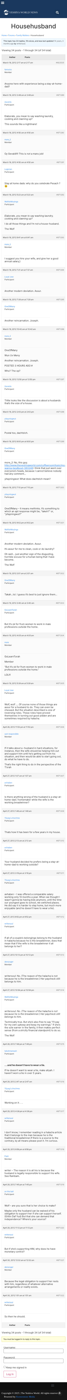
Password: (9, 1357)
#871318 (60, 1149)
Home (4, 35)
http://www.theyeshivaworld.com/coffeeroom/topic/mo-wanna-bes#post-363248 (35, 467)
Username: (10, 1347)
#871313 (60, 955)
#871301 (60, 523)
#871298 (60, 412)
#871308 (60, 811)
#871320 (60, 1228)
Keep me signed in (16, 1367)
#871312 (60, 917)
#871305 (60, 683)
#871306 (60, 727)
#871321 (60, 1260)
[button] (2, 2)
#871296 (60, 329)
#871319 (60, 1184)
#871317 (60, 1111)
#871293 (60, 237)
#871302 (60, 573)
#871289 (60, 95)
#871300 (60, 487)
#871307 (60, 776)
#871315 (60, 1044)
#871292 (60, 195)
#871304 (60, 635)
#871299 (60, 441)
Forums (11, 35)
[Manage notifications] (59, 1393)
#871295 (60, 299)
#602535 (60, 62)
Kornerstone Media (25, 1396)
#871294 (60, 270)
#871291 (60, 162)
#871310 (60, 841)
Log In (10, 1374)
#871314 (60, 990)
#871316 (60, 1081)
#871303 (60, 603)
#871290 (60, 132)
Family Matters (22, 35)
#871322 (60, 1295)
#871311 (60, 873)
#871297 (60, 379)
